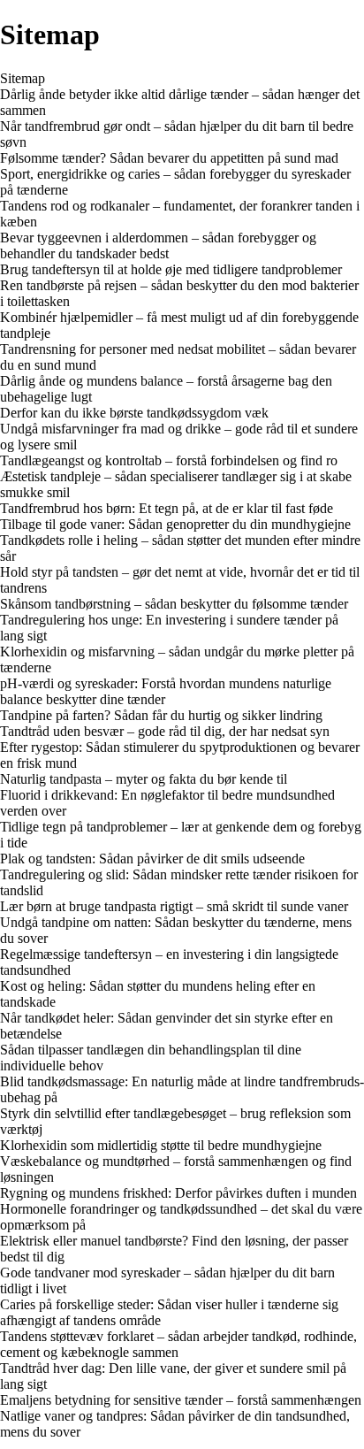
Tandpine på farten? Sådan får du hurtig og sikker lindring (161, 715)
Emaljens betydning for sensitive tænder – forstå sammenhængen (180, 1399)
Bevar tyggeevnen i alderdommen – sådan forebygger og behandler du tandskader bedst (158, 245)
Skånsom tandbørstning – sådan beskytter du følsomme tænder (174, 603)
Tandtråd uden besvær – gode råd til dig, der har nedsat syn (165, 731)
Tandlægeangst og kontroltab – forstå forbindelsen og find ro (168, 460)
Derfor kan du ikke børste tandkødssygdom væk (134, 412)
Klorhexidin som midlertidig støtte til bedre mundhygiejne (161, 1145)
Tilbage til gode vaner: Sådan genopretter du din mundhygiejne (175, 524)
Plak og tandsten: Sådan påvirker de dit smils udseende (152, 858)
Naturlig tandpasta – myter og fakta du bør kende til (143, 778)
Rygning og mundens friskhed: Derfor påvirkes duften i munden (178, 1192)
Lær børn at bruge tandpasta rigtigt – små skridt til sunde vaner (174, 906)
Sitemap (22, 78)
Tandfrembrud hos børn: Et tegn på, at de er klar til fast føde (166, 508)
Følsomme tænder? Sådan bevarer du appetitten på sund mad (169, 157)
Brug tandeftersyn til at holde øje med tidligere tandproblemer (171, 269)
